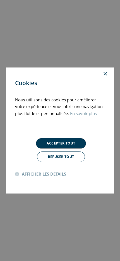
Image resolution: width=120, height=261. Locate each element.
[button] (40, 173)
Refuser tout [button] (61, 156)
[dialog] (60, 130)
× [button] (105, 74)
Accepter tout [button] (61, 143)
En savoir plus (83, 113)
